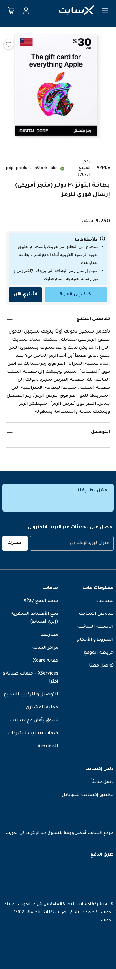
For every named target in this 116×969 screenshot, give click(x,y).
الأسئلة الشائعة (95, 627)
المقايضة (48, 746)
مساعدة (105, 601)
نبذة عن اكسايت (96, 614)
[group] (72, 543)
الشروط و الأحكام (95, 640)
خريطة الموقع (99, 653)
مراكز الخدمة (45, 648)
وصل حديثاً (102, 782)
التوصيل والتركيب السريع (31, 694)
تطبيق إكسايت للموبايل (88, 795)
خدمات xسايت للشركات (32, 733)
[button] (58, 87)
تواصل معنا (101, 665)
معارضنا (49, 635)
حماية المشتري (42, 707)
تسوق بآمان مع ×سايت (34, 720)
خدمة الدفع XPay (41, 601)
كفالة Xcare (45, 661)
